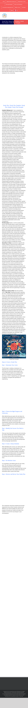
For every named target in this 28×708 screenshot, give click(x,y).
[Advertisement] (14, 30)
